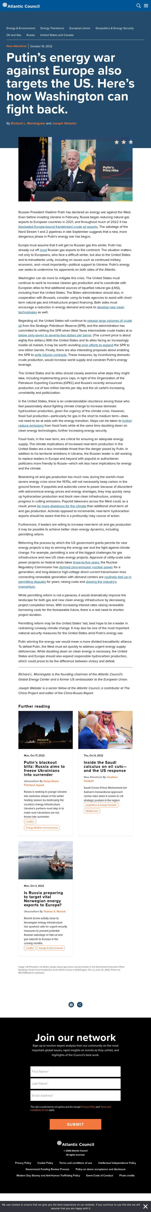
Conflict (30, 821)
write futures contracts (50, 354)
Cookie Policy (45, 1163)
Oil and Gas (13, 35)
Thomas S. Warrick (54, 911)
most (43, 250)
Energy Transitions (52, 28)
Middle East (92, 811)
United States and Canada (56, 35)
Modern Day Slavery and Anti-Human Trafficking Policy (48, 1175)
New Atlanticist (16, 46)
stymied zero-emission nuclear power (86, 567)
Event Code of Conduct (99, 1175)
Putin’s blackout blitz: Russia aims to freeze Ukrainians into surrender (44, 768)
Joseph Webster (64, 123)
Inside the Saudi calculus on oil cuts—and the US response (105, 766)
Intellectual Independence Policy (117, 1163)
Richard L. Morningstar (28, 123)
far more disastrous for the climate (61, 506)
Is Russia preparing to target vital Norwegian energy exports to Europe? (43, 899)
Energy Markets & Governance (42, 827)
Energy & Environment (20, 28)
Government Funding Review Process (47, 1169)
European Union (79, 28)
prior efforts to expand (97, 345)
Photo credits (127, 1175)
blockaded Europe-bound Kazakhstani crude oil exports (58, 226)
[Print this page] (71, 1004)
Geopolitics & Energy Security (115, 28)
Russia (31, 35)
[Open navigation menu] (146, 5)
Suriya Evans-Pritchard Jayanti (41, 783)
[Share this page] (79, 1004)
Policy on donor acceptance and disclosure (101, 1169)
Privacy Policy (88, 1107)
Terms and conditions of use (75, 1163)
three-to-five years (86, 562)
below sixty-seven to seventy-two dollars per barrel (54, 335)
